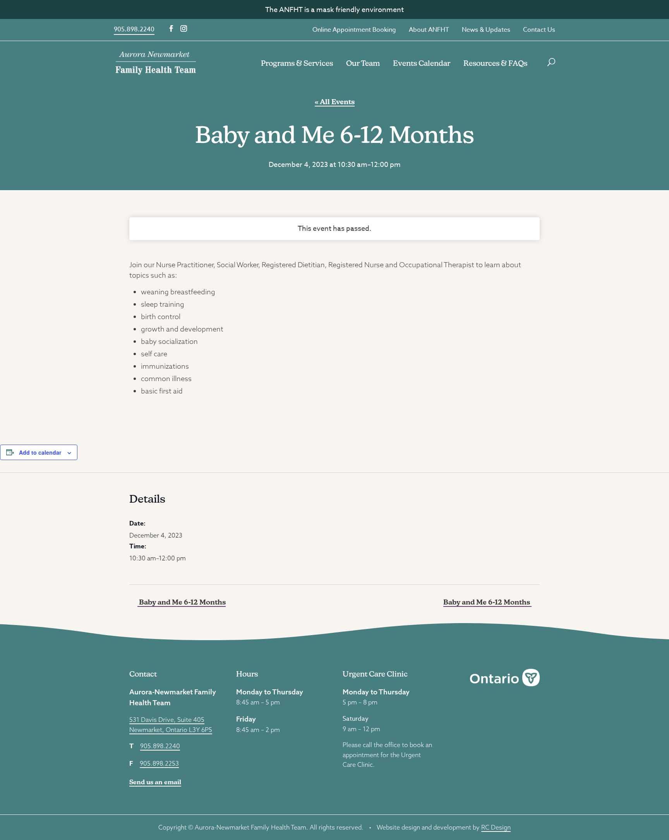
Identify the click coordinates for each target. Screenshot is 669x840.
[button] (171, 29)
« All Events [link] (335, 102)
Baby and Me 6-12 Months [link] (181, 602)
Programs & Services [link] (297, 63)
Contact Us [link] (539, 29)
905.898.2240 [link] (134, 29)
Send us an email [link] (155, 782)
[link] (155, 62)
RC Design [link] (496, 827)
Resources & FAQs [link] (495, 63)
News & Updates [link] (486, 29)
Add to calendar (40, 452)
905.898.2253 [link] (159, 763)
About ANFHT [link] (429, 29)
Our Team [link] (363, 63)
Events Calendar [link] (421, 63)
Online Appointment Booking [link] (354, 29)
